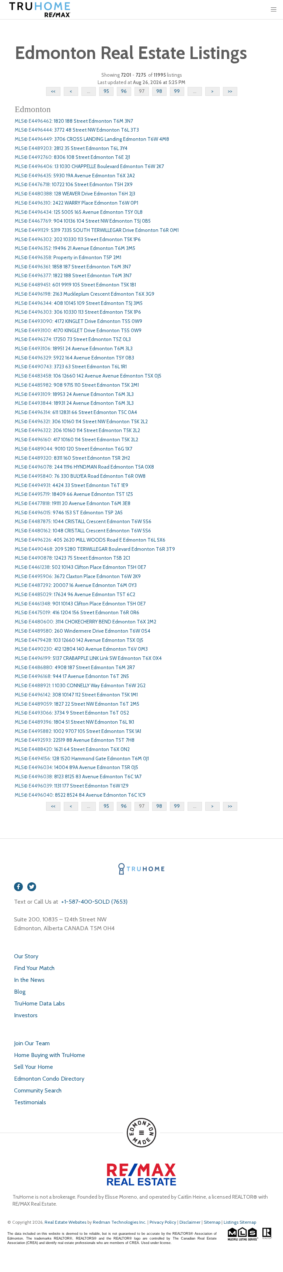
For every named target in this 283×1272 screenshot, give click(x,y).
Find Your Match (34, 968)
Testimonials (30, 1102)
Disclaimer (189, 1222)
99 (177, 91)
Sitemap (212, 1222)
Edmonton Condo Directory (49, 1078)
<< (53, 91)
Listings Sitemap (240, 1222)
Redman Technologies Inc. (120, 1222)
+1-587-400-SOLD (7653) (93, 901)
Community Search (38, 1090)
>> (230, 91)
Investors (26, 1015)
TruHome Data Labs (39, 1003)
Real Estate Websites (66, 1222)
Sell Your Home (33, 1066)
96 (124, 91)
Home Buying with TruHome (49, 1055)
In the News (29, 979)
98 (159, 91)
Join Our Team (32, 1043)
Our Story (26, 956)
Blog (19, 991)
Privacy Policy (163, 1222)
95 (106, 91)
